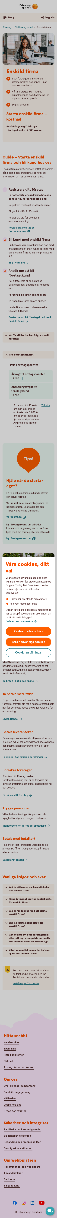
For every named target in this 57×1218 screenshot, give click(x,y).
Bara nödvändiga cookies (28, 642)
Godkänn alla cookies (28, 631)
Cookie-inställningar (28, 652)
